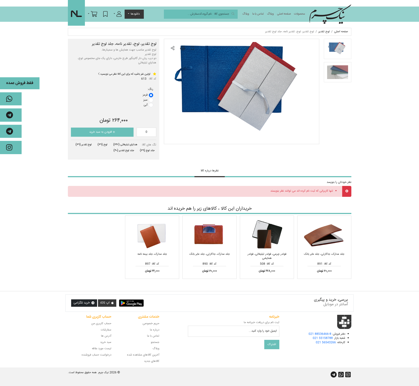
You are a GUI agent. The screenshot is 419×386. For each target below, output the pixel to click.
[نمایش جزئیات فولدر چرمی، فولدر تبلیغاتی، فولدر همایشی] (267, 234)
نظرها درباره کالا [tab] (210, 170)
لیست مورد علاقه (101, 348)
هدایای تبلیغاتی (125, 144)
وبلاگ (270, 14)
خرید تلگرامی (82, 302)
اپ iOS (105, 302)
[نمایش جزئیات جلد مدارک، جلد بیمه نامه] (152, 234)
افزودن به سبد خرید (101, 132)
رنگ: (150, 89)
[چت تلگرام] (11, 115)
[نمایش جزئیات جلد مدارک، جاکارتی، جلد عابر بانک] (324, 234)
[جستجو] (233, 14)
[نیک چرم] (330, 14)
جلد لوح (147, 150)
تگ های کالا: (148, 145)
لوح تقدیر (84, 144)
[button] (118, 14)
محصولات (299, 14)
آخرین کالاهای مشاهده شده (143, 354)
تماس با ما (258, 14)
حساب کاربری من (101, 323)
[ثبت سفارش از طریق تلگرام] (11, 131)
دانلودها (135, 14)
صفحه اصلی (284, 14)
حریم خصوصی (151, 323)
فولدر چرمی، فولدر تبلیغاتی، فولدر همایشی (266, 256)
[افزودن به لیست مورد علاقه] (192, 48)
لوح (102, 144)
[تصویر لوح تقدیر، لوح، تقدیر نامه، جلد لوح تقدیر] (241, 91)
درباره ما (154, 329)
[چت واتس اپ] (11, 99)
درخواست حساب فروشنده (96, 354)
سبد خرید (105, 342)
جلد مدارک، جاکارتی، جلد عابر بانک (324, 254)
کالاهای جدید (151, 361)
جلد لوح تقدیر (123, 150)
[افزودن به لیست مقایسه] (182, 48)
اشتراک (272, 344)
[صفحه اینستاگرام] (11, 147)
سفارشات (106, 329)
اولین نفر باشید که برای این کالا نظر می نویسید (125, 74)
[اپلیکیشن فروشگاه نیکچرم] (131, 303)
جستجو (155, 342)
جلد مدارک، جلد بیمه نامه (152, 254)
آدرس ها (106, 336)
